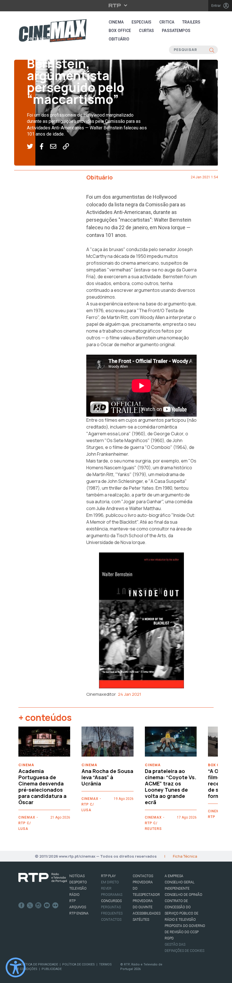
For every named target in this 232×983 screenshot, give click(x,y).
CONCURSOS (111, 901)
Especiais (141, 22)
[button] (33, 146)
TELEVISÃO (78, 888)
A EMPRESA (174, 876)
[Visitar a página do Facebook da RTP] (21, 905)
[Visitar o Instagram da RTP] (38, 905)
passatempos (176, 30)
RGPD (169, 938)
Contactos (111, 920)
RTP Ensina (79, 913)
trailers (191, 22)
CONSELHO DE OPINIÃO (183, 895)
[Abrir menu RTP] (116, 5)
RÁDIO (74, 895)
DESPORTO (78, 882)
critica (166, 22)
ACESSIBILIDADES (146, 913)
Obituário (38, 38)
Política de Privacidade (38, 964)
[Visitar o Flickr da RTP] (55, 905)
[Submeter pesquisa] (212, 50)
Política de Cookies (78, 964)
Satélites (141, 920)
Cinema (116, 22)
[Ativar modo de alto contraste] (15, 967)
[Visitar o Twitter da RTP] (30, 905)
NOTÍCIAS (77, 876)
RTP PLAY (108, 876)
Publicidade (52, 969)
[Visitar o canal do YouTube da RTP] (47, 905)
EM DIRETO (110, 882)
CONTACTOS (143, 876)
